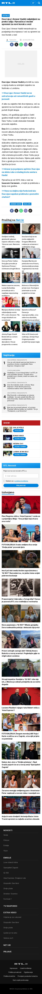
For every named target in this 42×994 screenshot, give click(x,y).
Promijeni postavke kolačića (28, 976)
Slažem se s (17, 481)
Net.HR (7, 945)
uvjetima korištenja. (21, 481)
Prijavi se (21, 485)
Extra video (9, 912)
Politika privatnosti (15, 972)
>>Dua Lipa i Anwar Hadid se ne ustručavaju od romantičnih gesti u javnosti (18, 96)
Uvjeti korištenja (25, 968)
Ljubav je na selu (10, 933)
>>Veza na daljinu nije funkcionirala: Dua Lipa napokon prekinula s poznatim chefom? (20, 194)
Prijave (7, 952)
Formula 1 (7, 899)
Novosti (7, 830)
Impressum (13, 968)
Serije (5, 835)
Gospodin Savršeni (11, 883)
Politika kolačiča (9, 976)
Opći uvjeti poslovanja (20, 980)
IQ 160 (6, 873)
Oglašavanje (28, 972)
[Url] (30, 44)
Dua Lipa (27, 204)
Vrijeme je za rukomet (12, 917)
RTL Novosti (9, 465)
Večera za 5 (8, 938)
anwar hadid (16, 204)
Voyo (5, 851)
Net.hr (20, 220)
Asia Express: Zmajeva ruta (14, 878)
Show (6, 423)
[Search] (39, 3)
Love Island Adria (10, 862)
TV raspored (10, 906)
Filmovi (6, 840)
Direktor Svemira (10, 894)
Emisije (6, 845)
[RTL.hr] (8, 3)
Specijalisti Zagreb (10, 868)
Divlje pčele (8, 888)
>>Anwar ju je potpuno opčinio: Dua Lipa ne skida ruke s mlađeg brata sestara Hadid (21, 172)
